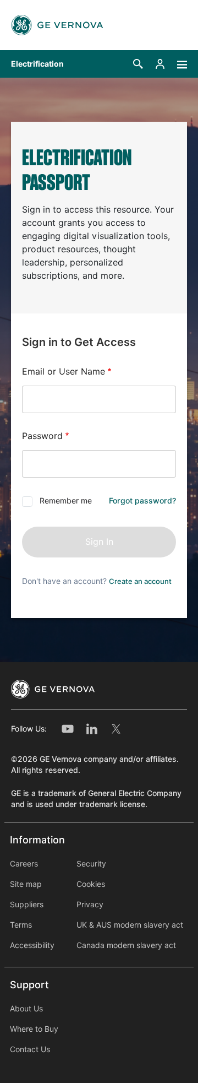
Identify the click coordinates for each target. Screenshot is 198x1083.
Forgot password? (142, 500)
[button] (138, 64)
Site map (26, 884)
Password (42, 436)
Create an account (140, 581)
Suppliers (26, 904)
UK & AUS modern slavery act (129, 924)
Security (91, 863)
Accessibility (32, 945)
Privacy (89, 904)
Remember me (66, 500)
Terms (21, 924)
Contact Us (30, 1049)
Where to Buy (34, 1029)
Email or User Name (63, 371)
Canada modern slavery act (126, 945)
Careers (24, 863)
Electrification (37, 64)
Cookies (90, 884)
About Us (26, 1008)
